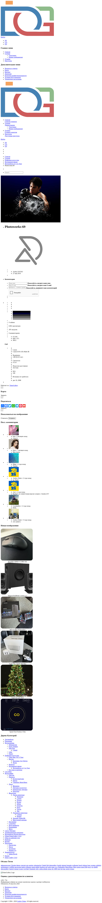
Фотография (9, 773)
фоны (18, 865)
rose (58, 869)
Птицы (19, 800)
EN (6, 44)
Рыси (18, 807)
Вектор (11, 759)
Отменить (4, 418)
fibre (74, 867)
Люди (11, 784)
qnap (52, 867)
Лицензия (8, 74)
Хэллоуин (12, 848)
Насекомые (12, 822)
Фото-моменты (14, 825)
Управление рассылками (13, 79)
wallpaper (75, 865)
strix (37, 869)
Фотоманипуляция (11, 162)
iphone (85, 865)
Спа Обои (8, 772)
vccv (56, 867)
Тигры (19, 809)
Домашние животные (20, 813)
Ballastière (61, 867)
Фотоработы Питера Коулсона (15, 834)
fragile (59, 865)
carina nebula (43, 869)
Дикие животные (19, 795)
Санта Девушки (10, 831)
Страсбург (12, 823)
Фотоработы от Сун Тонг (13, 164)
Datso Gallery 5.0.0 (11, 857)
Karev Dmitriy (13, 746)
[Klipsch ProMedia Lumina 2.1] (17, 594)
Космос (7, 841)
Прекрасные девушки (20, 789)
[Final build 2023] (14, 518)
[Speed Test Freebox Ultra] (17, 730)
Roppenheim (13, 827)
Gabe (10, 752)
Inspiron (42, 867)
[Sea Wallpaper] (14, 462)
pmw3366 (84, 867)
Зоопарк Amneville (19, 818)
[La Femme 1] (14, 504)
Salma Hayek (13, 854)
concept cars (24, 865)
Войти (3, 37)
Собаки (19, 814)
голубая (26, 869)
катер (68, 869)
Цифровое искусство (12, 160)
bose (88, 865)
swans (21, 869)
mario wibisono (26, 867)
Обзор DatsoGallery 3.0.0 (13, 836)
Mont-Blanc (69, 867)
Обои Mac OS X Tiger (16, 757)
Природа (12, 777)
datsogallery (53, 865)
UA (6, 42)
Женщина (16, 786)
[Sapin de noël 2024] (17, 696)
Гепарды (20, 806)
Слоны (19, 798)
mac (64, 869)
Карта (7, 70)
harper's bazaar (14, 869)
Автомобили (9, 739)
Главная (7, 52)
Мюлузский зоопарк (20, 820)
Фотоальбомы (9, 743)
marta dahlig (35, 867)
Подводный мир (18, 779)
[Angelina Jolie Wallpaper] (14, 448)
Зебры (19, 804)
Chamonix (32, 869)
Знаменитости (9, 852)
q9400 (96, 867)
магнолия (18, 867)
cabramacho (37, 865)
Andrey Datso (21, 901)
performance (5, 867)
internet (64, 865)
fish (48, 865)
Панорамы (8, 741)
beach (80, 865)
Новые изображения (16, 57)
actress (78, 867)
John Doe (12, 748)
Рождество (12, 845)
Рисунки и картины (15, 770)
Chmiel (15, 750)
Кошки (19, 816)
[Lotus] (14, 434)
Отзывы (7, 59)
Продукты (8, 61)
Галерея (7, 54)
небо (49, 867)
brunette (69, 865)
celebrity (98, 865)
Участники (12, 55)
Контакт (7, 72)
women (93, 865)
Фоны (15, 763)
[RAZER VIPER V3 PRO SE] (17, 560)
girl (46, 867)
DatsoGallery (14, 385)
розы (49, 869)
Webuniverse (13, 745)
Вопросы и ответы (11, 68)
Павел (11, 754)
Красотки (16, 791)
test (61, 869)
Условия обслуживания (13, 77)
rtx (92, 867)
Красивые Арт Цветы (20, 761)
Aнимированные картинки (14, 832)
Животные (12, 793)
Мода (10, 829)
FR (6, 40)
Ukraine (13, 865)
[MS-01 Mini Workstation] (17, 628)
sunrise (31, 865)
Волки (19, 802)
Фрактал (12, 764)
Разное (7, 856)
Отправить (12, 418)
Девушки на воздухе (20, 788)
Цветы (15, 780)
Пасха (11, 847)
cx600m (11, 867)
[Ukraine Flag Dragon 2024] (14, 476)
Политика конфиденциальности (16, 75)
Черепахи (20, 797)
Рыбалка (8, 840)
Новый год (12, 850)
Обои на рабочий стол (12, 838)
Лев (18, 811)
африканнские (6, 865)
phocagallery (5, 869)
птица (72, 869)
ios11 (89, 867)
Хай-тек (11, 775)
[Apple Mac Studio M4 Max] (17, 662)
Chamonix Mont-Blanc (20, 782)
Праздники (8, 843)
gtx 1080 (54, 869)
